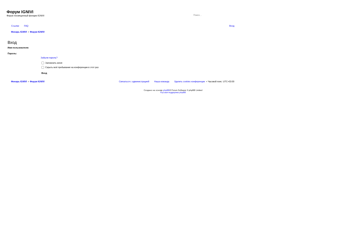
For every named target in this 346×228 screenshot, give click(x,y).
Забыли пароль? (49, 57)
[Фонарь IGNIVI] (9, 8)
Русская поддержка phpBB (173, 92)
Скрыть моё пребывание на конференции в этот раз (72, 67)
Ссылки (15, 26)
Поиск (226, 15)
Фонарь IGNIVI (19, 81)
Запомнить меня (53, 63)
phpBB (166, 90)
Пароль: (12, 53)
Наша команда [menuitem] (161, 81)
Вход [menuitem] (231, 26)
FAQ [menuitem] (26, 26)
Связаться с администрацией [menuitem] (134, 81)
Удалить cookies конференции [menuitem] (189, 81)
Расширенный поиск (231, 15)
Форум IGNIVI (37, 81)
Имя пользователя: (18, 47)
